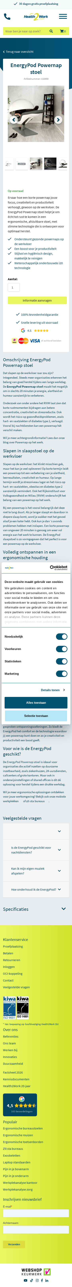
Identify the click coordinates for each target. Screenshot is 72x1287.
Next (58, 120)
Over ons (10, 1029)
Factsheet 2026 (13, 1072)
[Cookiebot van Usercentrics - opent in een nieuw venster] (50, 568)
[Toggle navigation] (63, 17)
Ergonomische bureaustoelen (23, 1128)
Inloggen (9, 967)
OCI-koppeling (12, 973)
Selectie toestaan (36, 715)
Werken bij (10, 1050)
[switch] (61, 649)
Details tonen (50, 690)
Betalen (8, 953)
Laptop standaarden (16, 1162)
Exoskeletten (11, 1155)
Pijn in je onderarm (16, 1176)
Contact (8, 980)
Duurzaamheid (13, 1064)
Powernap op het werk (29, 442)
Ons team (9, 1043)
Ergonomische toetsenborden (23, 1142)
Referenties (10, 1036)
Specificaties (15, 909)
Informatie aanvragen (37, 300)
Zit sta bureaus (13, 1149)
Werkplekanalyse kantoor (20, 1183)
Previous (14, 120)
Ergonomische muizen (18, 1135)
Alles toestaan (36, 702)
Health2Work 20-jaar (17, 1086)
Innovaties (10, 1057)
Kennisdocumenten (16, 1079)
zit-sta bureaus (35, 801)
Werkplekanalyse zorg (18, 1189)
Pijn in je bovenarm (16, 1169)
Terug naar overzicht (19, 52)
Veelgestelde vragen (16, 987)
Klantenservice (15, 939)
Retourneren (11, 960)
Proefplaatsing (13, 946)
